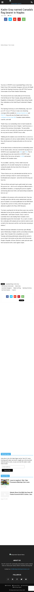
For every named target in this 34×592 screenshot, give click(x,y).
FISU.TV (3, 115)
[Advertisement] (17, 65)
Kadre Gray (17, 286)
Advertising (25, 585)
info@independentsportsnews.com (20, 569)
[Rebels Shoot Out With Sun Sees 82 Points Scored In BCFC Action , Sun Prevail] (5, 494)
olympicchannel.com (22, 113)
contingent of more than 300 (8, 117)
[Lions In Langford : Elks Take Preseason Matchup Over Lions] (5, 482)
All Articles (8, 585)
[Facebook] (8, 579)
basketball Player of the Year (12, 284)
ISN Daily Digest (17, 587)
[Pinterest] (17, 579)
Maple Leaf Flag (17, 288)
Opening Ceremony (27, 288)
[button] (31, 2)
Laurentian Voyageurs (7, 288)
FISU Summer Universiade (7, 286)
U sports (14, 290)
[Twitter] (21, 579)
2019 (26, 152)
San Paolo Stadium (6, 290)
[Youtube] (26, 579)
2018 (21, 152)
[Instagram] (12, 579)
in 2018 (22, 156)
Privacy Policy (16, 585)
